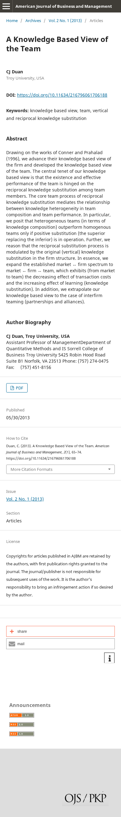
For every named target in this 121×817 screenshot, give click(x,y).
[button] (60, 631)
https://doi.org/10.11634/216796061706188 (62, 95)
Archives (33, 20)
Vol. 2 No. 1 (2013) (65, 20)
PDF (19, 388)
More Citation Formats (31, 469)
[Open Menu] (6, 6)
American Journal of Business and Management (64, 6)
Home (12, 20)
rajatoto (20, 765)
